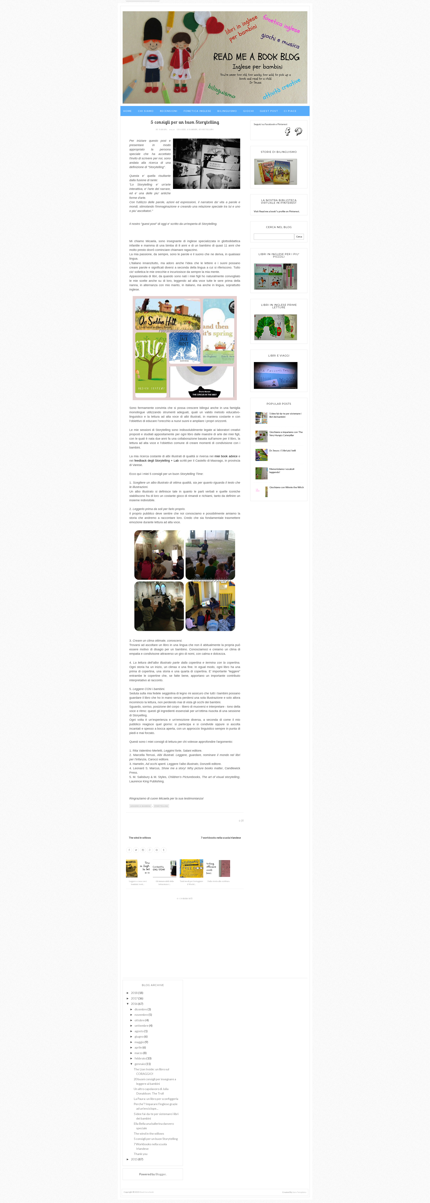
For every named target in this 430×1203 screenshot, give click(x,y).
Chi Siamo (146, 110)
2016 (134, 1004)
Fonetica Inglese (197, 110)
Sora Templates (299, 1192)
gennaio (140, 1064)
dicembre (141, 1009)
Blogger (160, 1174)
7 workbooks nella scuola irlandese (221, 837)
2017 (134, 998)
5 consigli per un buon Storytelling (156, 1139)
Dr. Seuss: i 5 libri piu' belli (282, 450)
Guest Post (269, 110)
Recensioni (169, 110)
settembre (141, 1025)
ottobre (140, 1020)
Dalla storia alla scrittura (218, 881)
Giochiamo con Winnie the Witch (286, 487)
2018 (134, 993)
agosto (139, 1031)
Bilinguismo (227, 110)
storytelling (206, 129)
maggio (139, 1042)
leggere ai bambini (187, 129)
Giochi (248, 110)
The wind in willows (140, 837)
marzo (139, 1053)
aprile (138, 1047)
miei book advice (226, 456)
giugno (139, 1036)
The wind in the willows (149, 1133)
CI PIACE (290, 110)
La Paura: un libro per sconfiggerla (156, 1099)
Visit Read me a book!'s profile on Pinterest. (277, 211)
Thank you (140, 1154)
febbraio (140, 1058)
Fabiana (163, 129)
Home (127, 110)
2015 (134, 1159)
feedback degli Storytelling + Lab (156, 460)
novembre (141, 1014)
